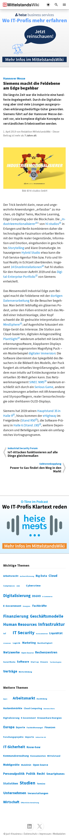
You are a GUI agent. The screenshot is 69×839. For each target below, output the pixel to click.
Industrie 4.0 (41, 737)
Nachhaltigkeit (44, 643)
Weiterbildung (25, 671)
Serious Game (43, 387)
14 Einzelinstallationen (26, 267)
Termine (41, 783)
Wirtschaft (11, 802)
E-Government (12, 606)
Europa (8, 727)
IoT (4, 633)
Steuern (44, 662)
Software (23, 662)
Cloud (53, 575)
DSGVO (36, 596)
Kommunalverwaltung (16, 756)
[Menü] (64, 4)
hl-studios (52, 224)
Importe (29, 737)
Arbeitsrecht (10, 576)
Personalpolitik (14, 774)
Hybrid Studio (30, 252)
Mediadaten (59, 834)
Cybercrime (33, 586)
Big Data (41, 576)
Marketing (29, 643)
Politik (30, 774)
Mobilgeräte (11, 765)
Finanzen (50, 727)
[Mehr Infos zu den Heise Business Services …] (34, 38)
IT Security (23, 633)
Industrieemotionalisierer (34, 221)
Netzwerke (11, 652)
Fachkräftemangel (35, 727)
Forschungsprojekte (13, 737)
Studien (27, 783)
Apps (5, 699)
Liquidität (56, 633)
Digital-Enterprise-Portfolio (33, 274)
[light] (48, 4)
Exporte (20, 727)
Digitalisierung (17, 596)
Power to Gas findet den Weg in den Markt (35, 468)
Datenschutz (49, 708)
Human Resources (20, 624)
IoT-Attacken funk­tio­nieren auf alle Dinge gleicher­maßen (33, 452)
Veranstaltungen (38, 793)
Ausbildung (42, 698)
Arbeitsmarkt (24, 698)
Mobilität (26, 765)
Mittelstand (53, 756)
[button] (56, 4)
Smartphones (55, 774)
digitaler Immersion (42, 353)
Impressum (45, 834)
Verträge (10, 671)
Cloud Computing (33, 708)
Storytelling (16, 248)
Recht (41, 774)
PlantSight (10, 339)
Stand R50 (28, 420)
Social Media (9, 662)
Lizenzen (7, 643)
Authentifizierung (27, 576)
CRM (18, 586)
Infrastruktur (51, 624)
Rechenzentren (46, 652)
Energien (26, 606)
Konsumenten (42, 633)
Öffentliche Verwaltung (30, 803)
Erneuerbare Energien (49, 718)
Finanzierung (15, 616)
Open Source (27, 652)
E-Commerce (47, 596)
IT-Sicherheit (14, 747)
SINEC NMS (36, 382)
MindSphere (11, 324)
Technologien (55, 662)
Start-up (35, 662)
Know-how (33, 747)
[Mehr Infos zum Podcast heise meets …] (34, 524)
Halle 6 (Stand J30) (26, 425)
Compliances (9, 586)
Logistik (16, 643)
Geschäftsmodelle (46, 616)
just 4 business (14, 834)
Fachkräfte (39, 606)
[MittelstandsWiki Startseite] (19, 4)
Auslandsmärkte (12, 708)
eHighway (49, 415)
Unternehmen (14, 793)
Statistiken (10, 784)
